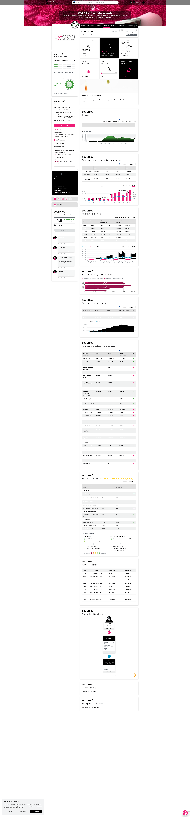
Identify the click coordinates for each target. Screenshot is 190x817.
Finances (106, 25)
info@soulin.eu (60, 139)
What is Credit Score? (61, 93)
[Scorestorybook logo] (53, 2)
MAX (133, 185)
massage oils (57, 190)
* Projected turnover (120, 217)
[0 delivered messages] (113, 31)
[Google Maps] (54, 135)
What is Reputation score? (62, 72)
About (10, 811)
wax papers (57, 176)
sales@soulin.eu (60, 140)
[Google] (66, 198)
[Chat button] (131, 2)
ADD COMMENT (64, 230)
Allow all (36, 811)
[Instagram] (62, 198)
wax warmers (57, 180)
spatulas (56, 178)
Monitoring (130, 25)
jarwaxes (56, 184)
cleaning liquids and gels (60, 188)
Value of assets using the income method (124, 121)
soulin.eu (60, 204)
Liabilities (113, 25)
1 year (122, 185)
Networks (121, 25)
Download (128, 573)
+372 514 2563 (60, 143)
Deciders (98, 25)
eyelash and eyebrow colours (62, 192)
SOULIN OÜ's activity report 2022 (91, 95)
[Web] (55, 198)
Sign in (138, 2)
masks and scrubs (59, 186)
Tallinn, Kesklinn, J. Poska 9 (64, 154)
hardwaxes (57, 182)
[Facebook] (58, 198)
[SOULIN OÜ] (64, 47)
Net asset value (107, 121)
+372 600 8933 (61, 157)
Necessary (23, 811)
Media (83, 25)
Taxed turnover (131, 217)
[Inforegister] (70, 198)
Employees (90, 25)
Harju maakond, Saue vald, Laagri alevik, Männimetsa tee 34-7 (64, 135)
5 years (128, 185)
